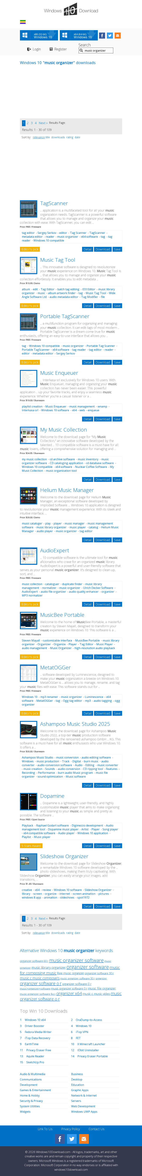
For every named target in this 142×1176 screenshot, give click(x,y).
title (48, 137)
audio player (45, 531)
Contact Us (96, 1129)
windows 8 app (31, 897)
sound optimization (50, 776)
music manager (75, 523)
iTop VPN (82, 1032)
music (41, 293)
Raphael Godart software (52, 825)
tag (103, 237)
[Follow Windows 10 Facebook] (102, 35)
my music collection (34, 459)
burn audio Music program (75, 773)
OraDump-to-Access (89, 1020)
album (26, 289)
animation (50, 897)
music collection (32, 584)
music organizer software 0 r (69, 988)
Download (103, 249)
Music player (42, 837)
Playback (27, 825)
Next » (43, 123)
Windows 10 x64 (35, 1020)
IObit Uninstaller (88, 1050)
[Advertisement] (46, 94)
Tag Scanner (78, 233)
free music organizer (70, 973)
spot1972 (83, 897)
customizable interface (57, 640)
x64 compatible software (39, 833)
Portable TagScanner (64, 316)
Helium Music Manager (67, 489)
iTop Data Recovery (37, 1038)
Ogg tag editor (72, 701)
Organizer (44, 644)
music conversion (67, 757)
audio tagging (103, 701)
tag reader (79, 350)
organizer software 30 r (99, 973)
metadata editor (32, 237)
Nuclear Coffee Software (91, 467)
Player (73, 644)
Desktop (76, 1079)
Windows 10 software (55, 410)
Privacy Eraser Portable (92, 1056)
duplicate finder (72, 584)
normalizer (49, 588)
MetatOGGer (55, 667)
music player (77, 527)
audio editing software (96, 757)
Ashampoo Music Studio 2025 (75, 723)
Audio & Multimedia (32, 1074)
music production (48, 761)
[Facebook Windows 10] (60, 1139)
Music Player (104, 644)
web (82, 410)
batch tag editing (68, 289)
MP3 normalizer (32, 595)
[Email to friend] (117, 35)
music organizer (67, 237)
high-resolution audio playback (94, 648)
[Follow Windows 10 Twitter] (110, 35)
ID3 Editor (88, 289)
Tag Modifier (89, 297)
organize (50, 894)
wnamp (102, 406)
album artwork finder (62, 293)
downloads (58, 137)
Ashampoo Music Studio (37, 757)
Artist (84, 829)
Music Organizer (61, 648)
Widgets (25, 1112)
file (103, 297)
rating (69, 137)
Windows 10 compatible (48, 240)
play (48, 523)
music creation (32, 769)
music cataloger (32, 523)
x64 (74, 410)
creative (27, 890)
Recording (28, 773)
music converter (107, 765)
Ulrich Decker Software (98, 588)
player (58, 523)
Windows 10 (29, 697)
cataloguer (52, 584)
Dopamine (52, 795)
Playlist (26, 837)
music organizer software (76, 960)
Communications (31, 1079)
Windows (28, 761)
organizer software (87, 966)
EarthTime (31, 1044)
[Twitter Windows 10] (72, 1139)
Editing (89, 765)
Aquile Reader (35, 1056)
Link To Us (45, 1129)
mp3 (88, 701)
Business (77, 1074)
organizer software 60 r (34, 961)
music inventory (88, 459)
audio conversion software (54, 765)
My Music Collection (63, 429)
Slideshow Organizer (64, 856)
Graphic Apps (79, 1090)
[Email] (84, 1139)
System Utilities (30, 1106)
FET (78, 1038)
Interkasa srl (30, 410)
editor (63, 233)
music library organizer (51, 527)
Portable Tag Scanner (101, 346)
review (46, 890)
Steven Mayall (31, 640)
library (26, 894)
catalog (93, 527)
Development (28, 1085)
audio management (34, 648)
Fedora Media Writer (38, 1032)
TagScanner (54, 203)
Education (77, 1085)
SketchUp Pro (35, 1062)
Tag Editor (47, 289)
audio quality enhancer (84, 592)
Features (111, 769)
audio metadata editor (64, 297)
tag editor (28, 233)
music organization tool (61, 471)
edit (35, 289)
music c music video (96, 994)
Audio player (66, 833)
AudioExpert (54, 550)
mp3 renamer (49, 697)
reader (50, 237)
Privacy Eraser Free (38, 1050)
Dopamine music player (63, 829)
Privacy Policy (70, 1129)
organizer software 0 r (76, 984)
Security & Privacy (31, 1101)
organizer (107, 592)
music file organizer (102, 988)
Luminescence (94, 697)
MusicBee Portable (62, 614)
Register (60, 49)
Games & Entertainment (35, 1090)
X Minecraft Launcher (91, 1044)
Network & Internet (84, 1095)
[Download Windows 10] (71, 9)
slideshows (67, 897)
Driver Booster (34, 1026)
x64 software (89, 237)
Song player (110, 829)
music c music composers (40, 978)
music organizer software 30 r (77, 978)
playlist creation (32, 406)
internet (64, 894)
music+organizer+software (35, 988)
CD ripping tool (93, 769)
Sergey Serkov (47, 233)
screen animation (84, 894)
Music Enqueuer (59, 372)
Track (65, 761)
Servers (76, 1101)
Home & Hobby (30, 1095)
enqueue (93, 410)
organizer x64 (69, 993)
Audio (78, 765)
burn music (91, 761)
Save (117, 249)
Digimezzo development (87, 825)
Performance (46, 773)
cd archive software (62, 459)
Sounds (50, 769)
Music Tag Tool (57, 259)
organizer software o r (40, 983)
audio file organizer (53, 592)
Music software (76, 776)
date (77, 137)
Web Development (83, 1106)
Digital (76, 761)
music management (82, 406)
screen (37, 894)
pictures (103, 894)
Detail (88, 249)
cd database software (100, 463)
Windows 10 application (92, 833)
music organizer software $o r (38, 994)
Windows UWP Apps (84, 1112)
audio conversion (69, 769)
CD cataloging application (66, 463)
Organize (60, 644)
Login (37, 49)
